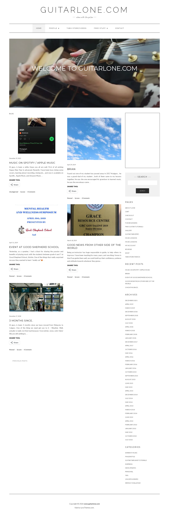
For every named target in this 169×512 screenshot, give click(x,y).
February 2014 (131, 413)
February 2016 (131, 364)
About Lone (130, 208)
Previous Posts (20, 361)
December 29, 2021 (15, 158)
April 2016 (129, 357)
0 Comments (31, 192)
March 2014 (130, 410)
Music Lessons (131, 238)
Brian (71, 169)
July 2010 (129, 440)
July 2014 (129, 398)
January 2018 (130, 338)
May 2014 (128, 402)
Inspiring (129, 464)
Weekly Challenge (133, 483)
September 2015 (131, 376)
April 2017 (129, 346)
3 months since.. (21, 320)
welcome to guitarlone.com (84, 68)
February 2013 (131, 425)
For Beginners (131, 223)
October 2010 (131, 436)
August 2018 (130, 319)
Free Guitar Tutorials (134, 227)
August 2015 (130, 379)
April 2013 (129, 421)
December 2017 (131, 342)
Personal (69, 198)
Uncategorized (13, 192)
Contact (119, 28)
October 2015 (131, 372)
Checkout (129, 215)
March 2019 (130, 308)
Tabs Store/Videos (76, 28)
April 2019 (129, 304)
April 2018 (129, 327)
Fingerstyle (130, 457)
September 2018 (131, 315)
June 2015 (129, 383)
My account (130, 245)
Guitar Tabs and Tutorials (136, 460)
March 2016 (130, 361)
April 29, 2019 (71, 164)
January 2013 (130, 428)
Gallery (128, 230)
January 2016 (130, 368)
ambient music (131, 453)
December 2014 (131, 395)
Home (39, 28)
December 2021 (131, 300)
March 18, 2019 (72, 240)
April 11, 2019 (13, 242)
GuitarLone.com (84, 10)
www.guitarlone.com (92, 504)
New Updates (130, 468)
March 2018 (130, 330)
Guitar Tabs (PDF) (132, 234)
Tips (126, 475)
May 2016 (128, 353)
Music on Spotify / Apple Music (32, 162)
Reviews (128, 249)
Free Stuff (100, 28)
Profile (53, 28)
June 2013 (129, 417)
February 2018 (131, 334)
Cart (127, 212)
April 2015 (129, 391)
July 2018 (129, 323)
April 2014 (129, 406)
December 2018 (131, 312)
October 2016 (131, 349)
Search (142, 191)
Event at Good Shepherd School (34, 247)
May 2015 (128, 387)
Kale (76, 508)
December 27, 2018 (15, 316)
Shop (127, 253)
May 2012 (128, 432)
